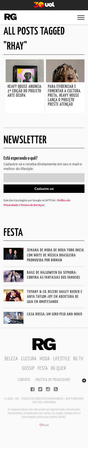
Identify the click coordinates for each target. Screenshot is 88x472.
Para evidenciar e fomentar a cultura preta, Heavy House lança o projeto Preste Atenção (64, 96)
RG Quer (58, 368)
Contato (24, 380)
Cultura (29, 359)
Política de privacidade (52, 380)
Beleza (11, 359)
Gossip (28, 368)
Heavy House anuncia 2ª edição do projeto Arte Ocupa (25, 91)
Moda (45, 359)
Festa (43, 368)
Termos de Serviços (32, 205)
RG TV (78, 359)
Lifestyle (61, 359)
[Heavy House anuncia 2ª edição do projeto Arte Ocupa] (25, 81)
